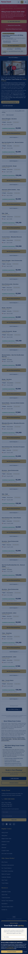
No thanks (25, 951)
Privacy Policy (10, 947)
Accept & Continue (11, 951)
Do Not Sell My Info (10, 948)
